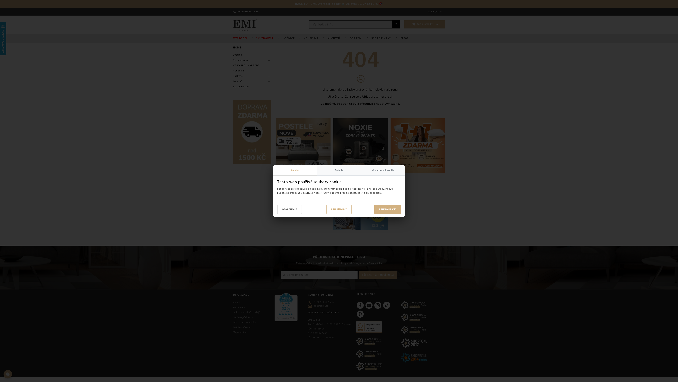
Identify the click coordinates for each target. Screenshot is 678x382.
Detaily (339, 170)
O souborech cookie (383, 170)
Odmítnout (289, 209)
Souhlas (294, 170)
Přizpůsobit (339, 209)
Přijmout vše (387, 209)
